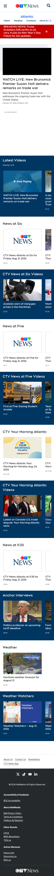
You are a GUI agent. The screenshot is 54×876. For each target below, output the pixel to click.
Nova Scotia (46, 20)
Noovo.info (9, 852)
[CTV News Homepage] (27, 6)
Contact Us (20, 759)
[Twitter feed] (18, 774)
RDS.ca (7, 860)
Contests (31, 20)
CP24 (6, 833)
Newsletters (34, 759)
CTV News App (11, 763)
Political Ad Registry (13, 820)
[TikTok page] (24, 774)
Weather (18, 20)
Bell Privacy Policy (12, 813)
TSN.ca (7, 840)
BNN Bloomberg (12, 836)
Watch (7, 20)
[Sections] (5, 6)
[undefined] (22, 187)
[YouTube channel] (30, 774)
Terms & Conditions (13, 816)
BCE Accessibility (12, 800)
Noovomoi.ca (10, 856)
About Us (8, 759)
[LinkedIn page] (36, 774)
